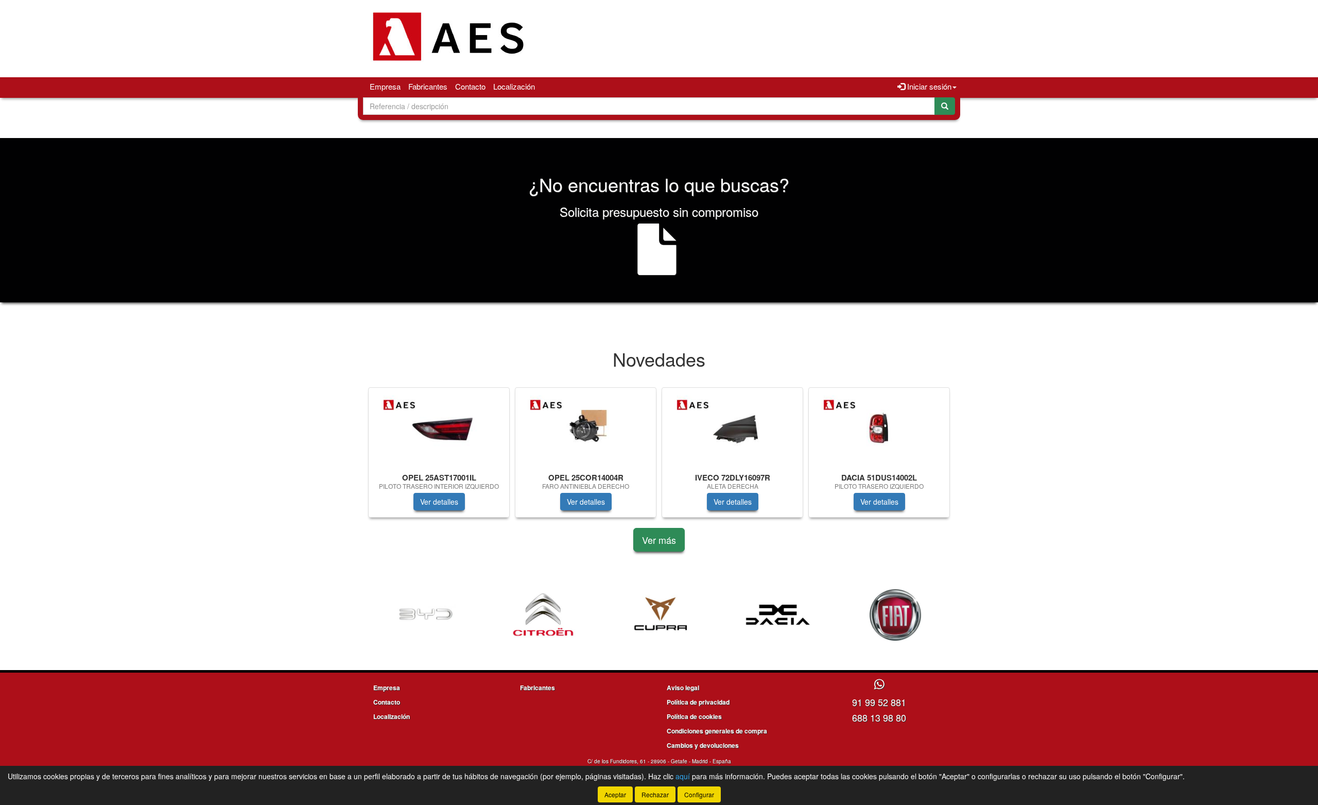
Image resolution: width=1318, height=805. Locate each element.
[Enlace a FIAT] (895, 615)
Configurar (699, 794)
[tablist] (659, 457)
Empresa (385, 86)
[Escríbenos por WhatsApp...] (879, 684)
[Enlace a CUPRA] (660, 615)
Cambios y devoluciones (703, 745)
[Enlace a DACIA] (778, 615)
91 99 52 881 (879, 702)
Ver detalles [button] (439, 501)
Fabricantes (427, 86)
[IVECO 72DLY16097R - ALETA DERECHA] (732, 428)
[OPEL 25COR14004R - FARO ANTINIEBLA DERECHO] (585, 428)
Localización (514, 86)
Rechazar (655, 794)
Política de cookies (694, 716)
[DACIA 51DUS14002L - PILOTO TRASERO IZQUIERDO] (879, 428)
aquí (682, 776)
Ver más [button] (659, 539)
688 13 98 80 (879, 717)
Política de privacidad (698, 702)
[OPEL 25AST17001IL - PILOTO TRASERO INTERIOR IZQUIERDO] (438, 428)
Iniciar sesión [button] (928, 86)
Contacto (470, 86)
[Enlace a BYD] (426, 615)
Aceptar (615, 794)
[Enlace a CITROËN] (543, 615)
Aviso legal (683, 687)
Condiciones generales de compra (717, 730)
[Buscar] (944, 106)
